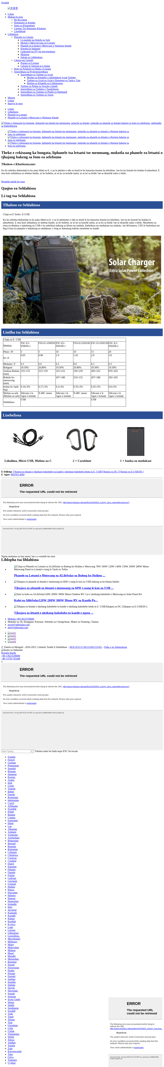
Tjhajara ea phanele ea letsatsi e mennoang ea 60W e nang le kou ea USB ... (64, 588)
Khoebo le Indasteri (30, 48)
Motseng (24, 54)
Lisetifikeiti (19, 31)
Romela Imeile (8, 653)
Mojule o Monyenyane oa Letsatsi (37, 43)
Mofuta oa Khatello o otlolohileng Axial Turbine (51, 77)
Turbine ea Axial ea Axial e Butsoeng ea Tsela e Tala (53, 80)
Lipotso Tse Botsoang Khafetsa (30, 28)
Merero (11, 97)
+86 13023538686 (10, 655)
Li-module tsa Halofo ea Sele (35, 40)
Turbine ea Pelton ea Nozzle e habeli (38, 86)
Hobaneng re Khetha (24, 22)
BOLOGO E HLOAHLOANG (86, 647)
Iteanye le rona (15, 103)
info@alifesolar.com (18, 627)
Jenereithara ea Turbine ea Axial (36, 74)
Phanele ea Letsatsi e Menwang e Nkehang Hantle (45, 45)
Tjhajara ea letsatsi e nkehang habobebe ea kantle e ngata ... (53, 612)
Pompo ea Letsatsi (29, 63)
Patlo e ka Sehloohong (115, 647)
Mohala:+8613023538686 (21, 619)
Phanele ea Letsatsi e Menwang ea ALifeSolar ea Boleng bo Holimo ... (59, 575)
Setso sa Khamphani (24, 25)
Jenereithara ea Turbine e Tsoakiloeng (39, 89)
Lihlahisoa (13, 34)
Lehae (11, 14)
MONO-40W (18, 474)
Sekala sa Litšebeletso (31, 57)
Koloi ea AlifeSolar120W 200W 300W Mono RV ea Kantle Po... (56, 600)
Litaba (11, 100)
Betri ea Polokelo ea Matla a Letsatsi (32, 69)
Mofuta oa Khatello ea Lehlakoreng (45, 83)
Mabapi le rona (15, 17)
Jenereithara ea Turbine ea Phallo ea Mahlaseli (43, 92)
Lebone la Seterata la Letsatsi (35, 66)
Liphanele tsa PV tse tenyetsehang (37, 51)
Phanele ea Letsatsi (23, 37)
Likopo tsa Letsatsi (23, 60)
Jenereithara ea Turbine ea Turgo (36, 94)
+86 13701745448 (10, 658)
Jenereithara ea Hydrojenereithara (31, 71)
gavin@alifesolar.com (19, 624)
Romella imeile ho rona (13, 181)
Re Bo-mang (20, 19)
